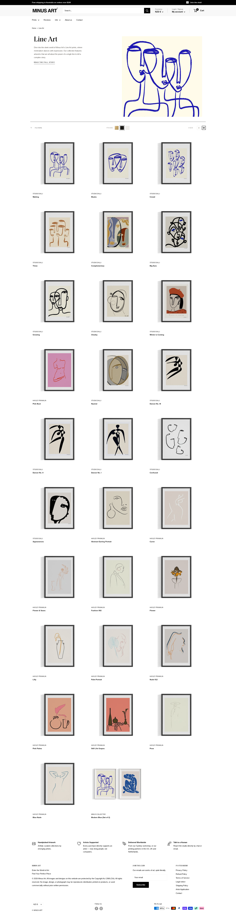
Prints (34, 20)
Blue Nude (37, 817)
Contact (79, 20)
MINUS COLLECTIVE (98, 814)
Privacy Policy (181, 870)
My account (177, 12)
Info (56, 20)
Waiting (36, 197)
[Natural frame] (117, 128)
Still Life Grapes (98, 748)
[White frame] (127, 128)
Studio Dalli (38, 194)
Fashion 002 (96, 611)
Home (34, 28)
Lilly (34, 680)
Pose (152, 748)
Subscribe (140, 885)
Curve (152, 542)
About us (68, 20)
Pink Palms (37, 748)
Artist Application (182, 889)
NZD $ (35, 904)
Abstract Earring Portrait (101, 542)
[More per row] (204, 128)
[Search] (147, 10)
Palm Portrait (96, 680)
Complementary (97, 266)
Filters (38, 128)
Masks (94, 197)
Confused (154, 473)
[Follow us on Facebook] (96, 908)
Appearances (38, 542)
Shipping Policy (182, 885)
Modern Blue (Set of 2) (100, 817)
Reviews (47, 20)
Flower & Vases (39, 611)
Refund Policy (181, 874)
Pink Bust (37, 404)
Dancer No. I (96, 473)
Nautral (94, 404)
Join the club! (196, 2)
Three (35, 266)
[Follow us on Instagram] (101, 908)
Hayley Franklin (39, 400)
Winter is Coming (157, 335)
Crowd (152, 197)
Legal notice (180, 882)
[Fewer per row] (199, 128)
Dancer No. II (38, 473)
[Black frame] (122, 128)
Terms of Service (182, 878)
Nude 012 (154, 680)
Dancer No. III (155, 404)
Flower (152, 611)
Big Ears (153, 266)
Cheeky (94, 335)
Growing (36, 335)
